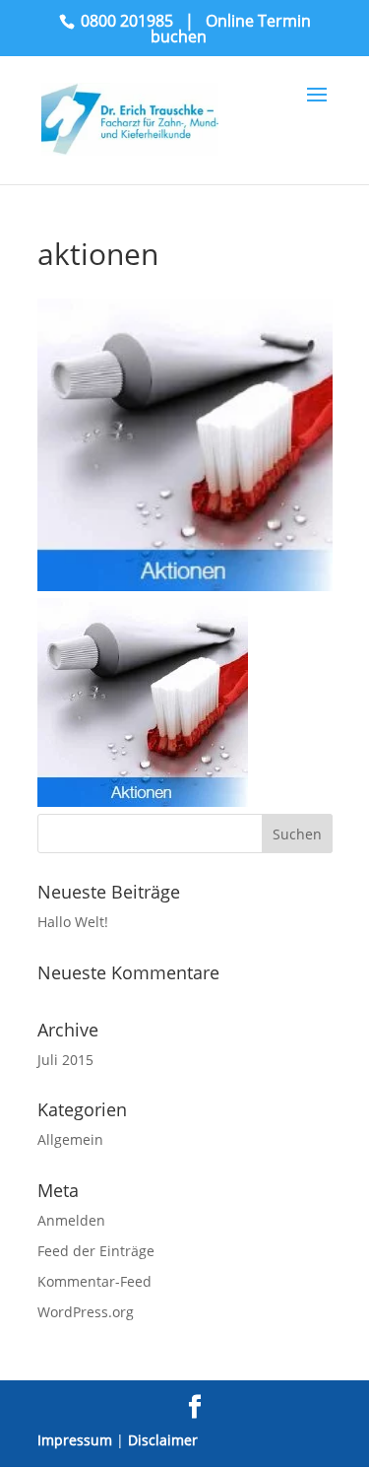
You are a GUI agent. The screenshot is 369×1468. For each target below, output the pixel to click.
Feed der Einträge (95, 1250)
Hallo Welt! (72, 921)
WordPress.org (85, 1311)
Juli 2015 (65, 1059)
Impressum (74, 1440)
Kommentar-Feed (94, 1281)
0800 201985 (127, 21)
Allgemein (70, 1139)
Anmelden (71, 1220)
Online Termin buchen (231, 28)
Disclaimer (163, 1440)
